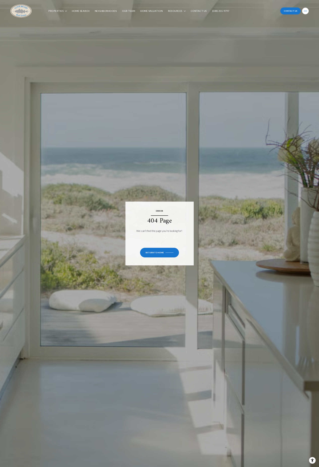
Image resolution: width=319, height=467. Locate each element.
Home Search (81, 10)
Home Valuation (151, 10)
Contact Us (199, 10)
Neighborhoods (106, 10)
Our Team (128, 10)
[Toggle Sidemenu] (305, 11)
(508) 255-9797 (220, 10)
